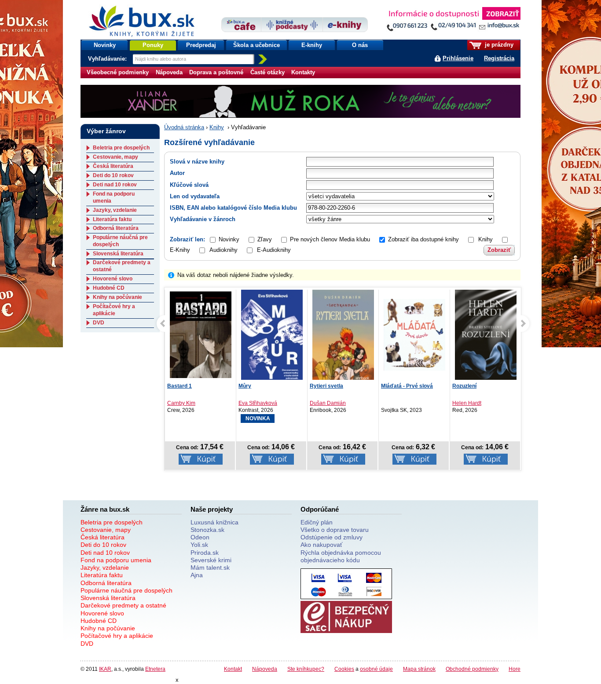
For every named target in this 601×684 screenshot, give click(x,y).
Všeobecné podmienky (118, 72)
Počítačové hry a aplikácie (114, 310)
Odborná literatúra (116, 228)
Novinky (105, 45)
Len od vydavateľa (195, 196)
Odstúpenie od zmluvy (331, 537)
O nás (360, 45)
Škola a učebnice (256, 45)
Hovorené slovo (112, 279)
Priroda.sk (205, 552)
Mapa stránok (419, 669)
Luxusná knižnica (214, 522)
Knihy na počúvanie (117, 297)
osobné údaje (376, 669)
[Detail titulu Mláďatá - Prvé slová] (414, 335)
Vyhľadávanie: (108, 58)
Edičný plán (316, 522)
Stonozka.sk (207, 529)
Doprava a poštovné (216, 72)
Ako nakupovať (321, 544)
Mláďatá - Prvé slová (407, 386)
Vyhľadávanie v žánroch (202, 219)
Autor (177, 173)
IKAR (105, 669)
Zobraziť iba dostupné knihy (423, 239)
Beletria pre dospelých (121, 148)
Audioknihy (223, 250)
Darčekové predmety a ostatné (123, 605)
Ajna (197, 574)
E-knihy (311, 45)
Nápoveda (169, 72)
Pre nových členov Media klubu (330, 239)
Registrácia (499, 58)
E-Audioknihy (274, 250)
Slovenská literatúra (118, 254)
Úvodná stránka (184, 127)
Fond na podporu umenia (116, 560)
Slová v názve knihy (197, 161)
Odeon (200, 537)
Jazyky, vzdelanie (115, 210)
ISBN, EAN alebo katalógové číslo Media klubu (233, 207)
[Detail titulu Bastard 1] (201, 335)
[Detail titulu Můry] (272, 337)
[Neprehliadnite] (453, 21)
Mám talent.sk (210, 567)
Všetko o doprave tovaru (334, 529)
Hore (514, 669)
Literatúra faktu (112, 219)
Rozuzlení (464, 386)
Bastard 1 (179, 386)
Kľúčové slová (189, 185)
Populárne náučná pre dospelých (126, 590)
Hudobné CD (109, 288)
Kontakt (233, 669)
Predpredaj (201, 45)
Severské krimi (211, 560)
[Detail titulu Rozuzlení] (486, 337)
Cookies (344, 669)
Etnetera (155, 669)
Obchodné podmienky (472, 669)
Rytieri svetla (326, 386)
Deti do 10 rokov (113, 175)
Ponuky (153, 45)
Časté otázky (267, 72)
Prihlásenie (458, 58)
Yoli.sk (199, 544)
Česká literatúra (113, 166)
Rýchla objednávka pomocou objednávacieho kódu (340, 556)
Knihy (216, 127)
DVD (98, 323)
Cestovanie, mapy (115, 157)
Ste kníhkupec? (305, 669)
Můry (244, 386)
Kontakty (303, 72)
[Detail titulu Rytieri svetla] (343, 337)
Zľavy (264, 239)
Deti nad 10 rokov (115, 185)
